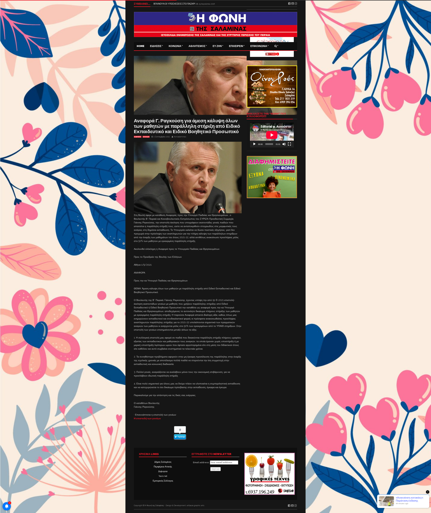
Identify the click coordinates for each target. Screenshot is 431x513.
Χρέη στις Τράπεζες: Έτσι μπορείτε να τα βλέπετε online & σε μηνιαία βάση (190, 3)
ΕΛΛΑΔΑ (146, 137)
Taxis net (163, 476)
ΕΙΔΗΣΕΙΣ (155, 46)
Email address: (201, 462)
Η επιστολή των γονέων (147, 418)
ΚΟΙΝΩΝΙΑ (175, 46)
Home (140, 46)
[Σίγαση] (284, 144)
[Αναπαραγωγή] (254, 144)
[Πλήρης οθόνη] (289, 144)
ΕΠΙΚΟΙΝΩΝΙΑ (258, 46)
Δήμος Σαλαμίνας (162, 462)
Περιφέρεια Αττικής (163, 466)
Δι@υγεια (163, 471)
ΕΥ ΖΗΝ (217, 46)
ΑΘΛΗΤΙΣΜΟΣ (197, 46)
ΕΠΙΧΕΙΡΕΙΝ (236, 46)
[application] (272, 135)
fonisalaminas (180, 137)
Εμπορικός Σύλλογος (163, 481)
